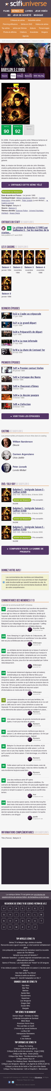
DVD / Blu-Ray (39, 75)
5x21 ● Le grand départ (24, 322)
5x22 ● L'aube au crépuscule (27, 313)
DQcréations (38, 1077)
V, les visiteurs (25, 1038)
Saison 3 (29, 267)
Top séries (6, 28)
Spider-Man (25, 993)
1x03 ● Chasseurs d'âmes (26, 386)
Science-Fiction (22, 210)
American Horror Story (25, 1023)
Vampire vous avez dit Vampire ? (25, 955)
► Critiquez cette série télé (25, 184)
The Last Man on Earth (25, 1026)
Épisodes (28, 75)
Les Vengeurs (25, 1000)
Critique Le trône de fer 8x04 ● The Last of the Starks (25, 1066)
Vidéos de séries (41, 24)
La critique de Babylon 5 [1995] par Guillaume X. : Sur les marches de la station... (25, 230)
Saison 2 (17, 267)
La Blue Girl (25, 1031)
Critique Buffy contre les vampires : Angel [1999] (25, 1051)
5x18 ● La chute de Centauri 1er (29, 350)
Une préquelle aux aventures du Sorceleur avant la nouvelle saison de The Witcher (25, 951)
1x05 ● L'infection (22, 404)
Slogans (44, 32)
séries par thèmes (20, 28)
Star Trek (25, 988)
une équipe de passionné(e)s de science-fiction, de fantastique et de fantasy (25, 895)
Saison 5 (6, 293)
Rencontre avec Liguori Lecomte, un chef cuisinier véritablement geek (25, 946)
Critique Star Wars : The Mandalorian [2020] (25, 1056)
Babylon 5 (13, 208)
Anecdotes (34, 32)
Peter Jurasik (27, 200)
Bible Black (25, 1021)
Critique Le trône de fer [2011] (25, 1048)
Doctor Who (25, 1005)
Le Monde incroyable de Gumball (25, 1018)
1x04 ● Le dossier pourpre (26, 395)
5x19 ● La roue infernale (25, 341)
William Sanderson (23, 198)
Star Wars (25, 985)
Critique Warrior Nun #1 (25, 1058)
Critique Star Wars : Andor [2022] (25, 1053)
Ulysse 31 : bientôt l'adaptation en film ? (25, 978)
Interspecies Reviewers (26, 1033)
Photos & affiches (10, 32)
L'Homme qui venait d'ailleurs (25, 1028)
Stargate (25, 1008)
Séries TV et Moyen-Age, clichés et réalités (25, 942)
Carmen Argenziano (23, 454)
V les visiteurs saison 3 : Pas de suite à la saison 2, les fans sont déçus (25, 968)
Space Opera (15, 213)
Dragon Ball (25, 1003)
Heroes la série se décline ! (25, 975)
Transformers (26, 995)
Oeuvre (4, 76)
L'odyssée (25, 1036)
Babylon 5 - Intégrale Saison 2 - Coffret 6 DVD (29, 509)
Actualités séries (34, 20)
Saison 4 (40, 267)
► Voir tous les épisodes (25, 416)
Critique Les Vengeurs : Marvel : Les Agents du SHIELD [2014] (25, 1064)
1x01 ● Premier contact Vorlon (28, 368)
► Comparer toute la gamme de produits (25, 550)
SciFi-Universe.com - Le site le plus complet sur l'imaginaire (25, 4)
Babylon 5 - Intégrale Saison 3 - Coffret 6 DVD (29, 491)
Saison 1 (6, 267)
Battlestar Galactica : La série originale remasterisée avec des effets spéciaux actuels (25, 958)
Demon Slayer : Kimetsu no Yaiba (25, 1015)
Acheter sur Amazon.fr (22, 500)
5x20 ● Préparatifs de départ (27, 331)
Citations (23, 32)
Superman (26, 998)
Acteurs (33, 28)
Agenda (26, 36)
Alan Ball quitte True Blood (25, 973)
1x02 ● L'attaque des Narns (27, 377)
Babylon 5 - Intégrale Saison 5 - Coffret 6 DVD (29, 528)
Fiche (13, 76)
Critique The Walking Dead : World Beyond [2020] (25, 1061)
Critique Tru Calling (25, 1046)
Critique (20, 75)
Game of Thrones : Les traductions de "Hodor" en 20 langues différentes (25, 963)
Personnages (44, 28)
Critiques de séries (17, 20)
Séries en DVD (26, 24)
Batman (25, 990)
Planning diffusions (10, 24)
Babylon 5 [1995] (13, 69)
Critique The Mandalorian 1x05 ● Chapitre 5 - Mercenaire (26, 1069)
